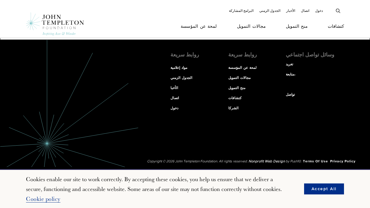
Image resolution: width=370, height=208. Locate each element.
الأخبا (174, 88)
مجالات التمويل (251, 26)
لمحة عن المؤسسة (199, 26)
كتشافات (336, 26)
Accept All (324, 189)
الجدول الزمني (269, 11)
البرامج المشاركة (241, 11)
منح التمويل (297, 26)
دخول (319, 11)
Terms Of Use (315, 161)
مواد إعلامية (179, 68)
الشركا (233, 108)
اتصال (305, 11)
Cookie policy (43, 199)
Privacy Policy (343, 161)
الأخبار (290, 11)
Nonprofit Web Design (267, 161)
